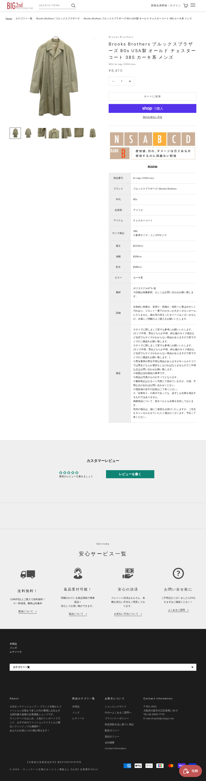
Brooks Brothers (121, 36)
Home (9, 18)
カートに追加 (152, 96)
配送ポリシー (112, 730)
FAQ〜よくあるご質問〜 (118, 712)
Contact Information (115, 748)
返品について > (78, 613)
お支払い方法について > (128, 613)
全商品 (75, 706)
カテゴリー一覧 (23, 18)
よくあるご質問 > (178, 610)
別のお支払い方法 (152, 117)
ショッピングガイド (116, 706)
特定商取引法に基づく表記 (119, 724)
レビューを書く (130, 474)
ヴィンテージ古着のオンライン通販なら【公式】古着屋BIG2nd (60, 769)
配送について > (28, 611)
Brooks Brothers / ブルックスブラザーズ (58, 18)
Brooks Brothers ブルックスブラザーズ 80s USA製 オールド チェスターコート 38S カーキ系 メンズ (138, 18)
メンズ (75, 712)
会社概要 (109, 742)
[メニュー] (193, 6)
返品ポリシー (112, 736)
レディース (78, 718)
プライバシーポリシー (117, 718)
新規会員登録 (159, 5)
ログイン (175, 5)
